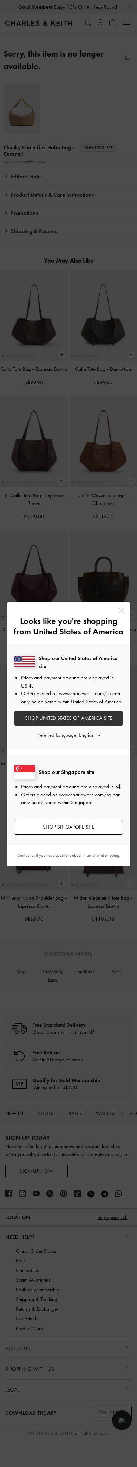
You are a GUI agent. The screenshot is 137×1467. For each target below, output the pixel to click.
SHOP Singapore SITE (68, 827)
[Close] (121, 610)
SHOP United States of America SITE (68, 718)
